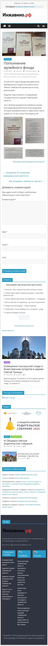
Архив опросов (8, 330)
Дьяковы (6, 77)
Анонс (7, 362)
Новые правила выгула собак (26, 475)
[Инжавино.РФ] (17, 527)
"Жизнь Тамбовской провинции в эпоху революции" (21, 74)
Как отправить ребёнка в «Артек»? (27, 181)
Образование (16, 437)
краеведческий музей (29, 77)
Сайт (4, 257)
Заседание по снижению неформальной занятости (16, 174)
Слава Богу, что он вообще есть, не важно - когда (24, 309)
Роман (4, 478)
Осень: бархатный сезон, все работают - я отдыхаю (25, 299)
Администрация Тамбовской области (8, 570)
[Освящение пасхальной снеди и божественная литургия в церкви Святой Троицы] (24, 337)
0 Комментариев (30, 71)
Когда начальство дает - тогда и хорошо (20, 306)
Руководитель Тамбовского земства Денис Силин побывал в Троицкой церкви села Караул (23, 492)
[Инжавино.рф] (4, 26)
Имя (4, 232)
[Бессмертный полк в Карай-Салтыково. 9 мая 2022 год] (9, 453)
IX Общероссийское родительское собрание (18, 442)
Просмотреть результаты (24, 326)
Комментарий (9, 199)
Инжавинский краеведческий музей (28, 161)
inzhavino (19, 71)
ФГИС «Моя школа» (22, 478)
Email (5, 245)
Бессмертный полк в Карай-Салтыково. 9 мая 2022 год (28, 455)
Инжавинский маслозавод (27, 498)
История (7, 59)
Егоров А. (13, 77)
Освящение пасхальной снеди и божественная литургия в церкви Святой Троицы (24, 369)
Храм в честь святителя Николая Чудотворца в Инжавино (7, 594)
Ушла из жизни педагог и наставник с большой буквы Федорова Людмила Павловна (21, 483)
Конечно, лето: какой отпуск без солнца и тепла (23, 289)
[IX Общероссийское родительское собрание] (24, 412)
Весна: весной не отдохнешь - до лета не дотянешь (25, 302)
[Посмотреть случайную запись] (43, 26)
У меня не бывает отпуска (15, 313)
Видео (7, 437)
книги (19, 77)
